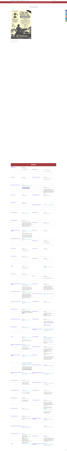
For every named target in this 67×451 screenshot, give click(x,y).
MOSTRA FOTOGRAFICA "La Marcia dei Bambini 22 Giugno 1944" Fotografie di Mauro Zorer (49, 338)
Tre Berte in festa (46, 259)
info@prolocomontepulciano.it (25, 0)
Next (12, 166)
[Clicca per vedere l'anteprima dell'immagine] (21, 38)
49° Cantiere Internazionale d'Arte (49, 383)
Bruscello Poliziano (46, 169)
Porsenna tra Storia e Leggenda (26, 292)
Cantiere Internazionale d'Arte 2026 (27, 185)
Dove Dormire (16, 2)
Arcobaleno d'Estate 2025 (47, 302)
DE (54, 0)
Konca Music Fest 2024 (25, 398)
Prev (11, 166)
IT (52, 0)
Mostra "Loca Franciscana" (26, 266)
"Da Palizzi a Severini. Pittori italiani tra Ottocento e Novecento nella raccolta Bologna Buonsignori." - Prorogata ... (27, 364)
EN (53, 0)
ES (55, 0)
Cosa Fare (35, 2)
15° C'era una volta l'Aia (25, 381)
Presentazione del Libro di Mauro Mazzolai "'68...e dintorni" (27, 427)
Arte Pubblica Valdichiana (25, 213)
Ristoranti (21, 2)
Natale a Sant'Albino (47, 213)
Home (12, 2)
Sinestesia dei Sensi (46, 284)
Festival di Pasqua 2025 (47, 319)
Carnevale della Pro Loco (25, 327)
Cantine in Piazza (46, 249)
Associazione (49, 2)
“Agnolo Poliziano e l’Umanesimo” (48, 365)
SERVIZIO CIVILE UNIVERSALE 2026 (49, 204)
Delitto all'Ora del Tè (47, 223)
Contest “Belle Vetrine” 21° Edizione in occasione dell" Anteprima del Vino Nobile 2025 (49, 330)
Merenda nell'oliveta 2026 (47, 195)
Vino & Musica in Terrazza (47, 400)
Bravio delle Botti (24, 168)
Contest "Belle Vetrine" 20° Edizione (27, 443)
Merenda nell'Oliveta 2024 (26, 416)
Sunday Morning (24, 195)
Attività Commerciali (30, 2)
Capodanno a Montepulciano (48, 347)
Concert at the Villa (24, 274)
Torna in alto (12, 42)
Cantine (24, 2)
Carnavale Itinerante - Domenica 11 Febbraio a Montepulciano (49, 445)
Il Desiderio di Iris (46, 354)
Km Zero (39, 2)
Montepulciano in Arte (47, 312)
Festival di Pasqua (24, 203)
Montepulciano (43, 2)
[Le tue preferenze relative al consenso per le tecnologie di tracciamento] (65, 449)
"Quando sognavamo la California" (49, 426)
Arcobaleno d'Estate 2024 (25, 409)
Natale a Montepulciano (25, 221)
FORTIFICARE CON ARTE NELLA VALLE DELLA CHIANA (26, 346)
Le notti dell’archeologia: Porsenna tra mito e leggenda (27, 285)
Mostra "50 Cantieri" (47, 276)
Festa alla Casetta (46, 436)
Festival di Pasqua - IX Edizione (26, 434)
